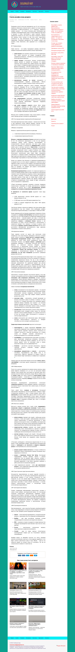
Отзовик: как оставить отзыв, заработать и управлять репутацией (36, 571)
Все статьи (35, 11)
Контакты (47, 11)
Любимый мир (26, 3)
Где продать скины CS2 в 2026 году (17, 607)
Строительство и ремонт (57, 123)
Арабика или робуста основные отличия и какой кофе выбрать (58, 101)
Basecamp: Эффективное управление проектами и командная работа (34, 624)
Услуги (53, 125)
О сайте (17, 11)
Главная (12, 11)
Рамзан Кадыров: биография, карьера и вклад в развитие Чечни (58, 106)
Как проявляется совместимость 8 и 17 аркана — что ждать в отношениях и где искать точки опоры (18, 572)
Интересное (28, 11)
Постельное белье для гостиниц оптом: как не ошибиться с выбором (57, 83)
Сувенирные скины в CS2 (16, 590)
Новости (36, 19)
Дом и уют (53, 119)
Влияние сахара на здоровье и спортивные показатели (17, 624)
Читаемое (22, 11)
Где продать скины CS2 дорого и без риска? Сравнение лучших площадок (36, 607)
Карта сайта (41, 11)
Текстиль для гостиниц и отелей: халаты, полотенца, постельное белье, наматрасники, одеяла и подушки (57, 90)
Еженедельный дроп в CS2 (35, 590)
